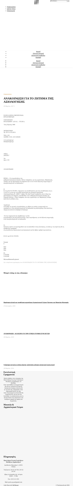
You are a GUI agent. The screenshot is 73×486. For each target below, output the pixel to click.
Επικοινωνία (11, 11)
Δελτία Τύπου (11, 9)
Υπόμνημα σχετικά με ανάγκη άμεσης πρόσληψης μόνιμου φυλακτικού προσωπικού (29, 365)
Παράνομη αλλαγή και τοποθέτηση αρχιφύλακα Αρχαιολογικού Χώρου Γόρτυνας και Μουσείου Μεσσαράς (36, 302)
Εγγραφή (38, 57)
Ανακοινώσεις (11, 7)
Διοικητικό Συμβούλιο (38, 55)
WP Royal (15, 485)
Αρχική (38, 52)
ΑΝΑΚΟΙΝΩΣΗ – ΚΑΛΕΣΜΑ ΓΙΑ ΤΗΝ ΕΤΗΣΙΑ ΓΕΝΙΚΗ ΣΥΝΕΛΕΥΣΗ (27, 333)
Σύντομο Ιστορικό (38, 53)
